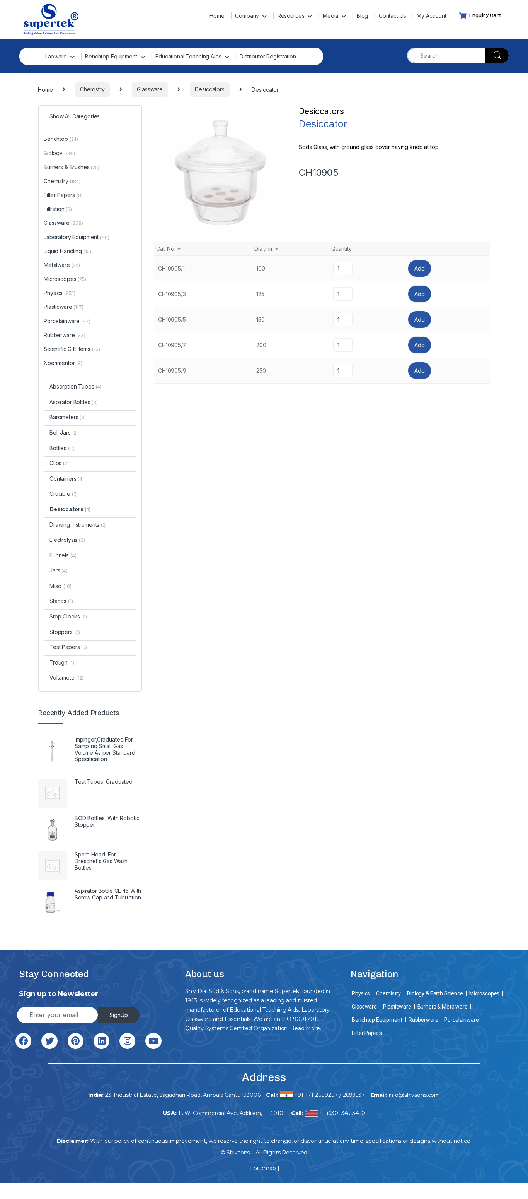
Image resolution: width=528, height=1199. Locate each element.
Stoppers (64, 632)
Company (247, 15)
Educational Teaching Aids (188, 56)
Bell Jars (63, 432)
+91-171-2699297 (316, 1094)
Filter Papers (63, 195)
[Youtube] (153, 1041)
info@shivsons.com (414, 1094)
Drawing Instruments (78, 524)
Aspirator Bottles (73, 402)
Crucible (63, 493)
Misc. (60, 585)
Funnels (62, 555)
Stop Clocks (68, 616)
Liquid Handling (67, 251)
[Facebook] (23, 1041)
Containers (66, 478)
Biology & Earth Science (435, 993)
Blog (362, 15)
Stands (61, 601)
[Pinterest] (75, 1041)
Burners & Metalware (442, 1007)
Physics (59, 292)
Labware (56, 56)
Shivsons (238, 1152)
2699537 (354, 1094)
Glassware (63, 222)
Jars (58, 570)
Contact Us (392, 15)
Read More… (307, 1028)
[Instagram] (127, 1041)
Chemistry (62, 181)
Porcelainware (67, 321)
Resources (291, 15)
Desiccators (321, 111)
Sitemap (265, 1168)
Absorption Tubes (75, 386)
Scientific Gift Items (72, 349)
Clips (59, 463)
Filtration (58, 209)
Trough (61, 662)
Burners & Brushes (71, 167)
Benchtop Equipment (111, 56)
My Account (431, 15)
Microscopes (65, 279)
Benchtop (61, 138)
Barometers (67, 417)
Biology (59, 153)
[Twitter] (49, 1041)
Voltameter (66, 677)
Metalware (62, 265)
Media (330, 15)
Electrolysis (67, 539)
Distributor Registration (268, 56)
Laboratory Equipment (76, 237)
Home (216, 15)
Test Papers (68, 647)
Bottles (62, 448)
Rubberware (64, 335)
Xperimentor (63, 363)
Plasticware (63, 306)
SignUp (118, 1015)
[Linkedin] (101, 1041)
